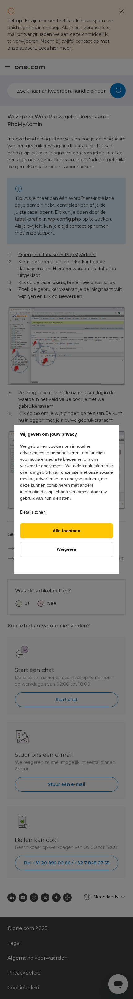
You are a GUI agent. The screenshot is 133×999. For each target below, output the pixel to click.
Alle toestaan (66, 530)
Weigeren (66, 549)
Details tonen (33, 512)
